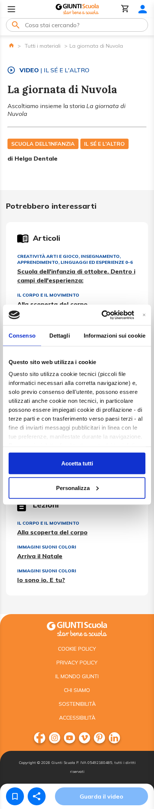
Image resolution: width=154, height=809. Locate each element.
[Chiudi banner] (144, 314)
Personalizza (73, 487)
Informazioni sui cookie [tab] (114, 335)
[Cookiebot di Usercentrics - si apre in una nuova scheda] (102, 315)
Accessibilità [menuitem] (77, 717)
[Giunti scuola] (77, 628)
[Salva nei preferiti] (15, 796)
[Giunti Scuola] (77, 9)
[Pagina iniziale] (11, 45)
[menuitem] (39, 737)
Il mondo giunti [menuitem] (77, 676)
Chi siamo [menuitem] (77, 690)
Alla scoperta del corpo (52, 304)
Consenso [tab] (22, 335)
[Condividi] (37, 796)
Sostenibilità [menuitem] (77, 704)
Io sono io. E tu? (41, 580)
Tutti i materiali (43, 45)
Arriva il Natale (39, 556)
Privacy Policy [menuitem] (77, 662)
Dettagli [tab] (59, 335)
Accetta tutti (77, 463)
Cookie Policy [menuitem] (77, 648)
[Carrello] (125, 9)
